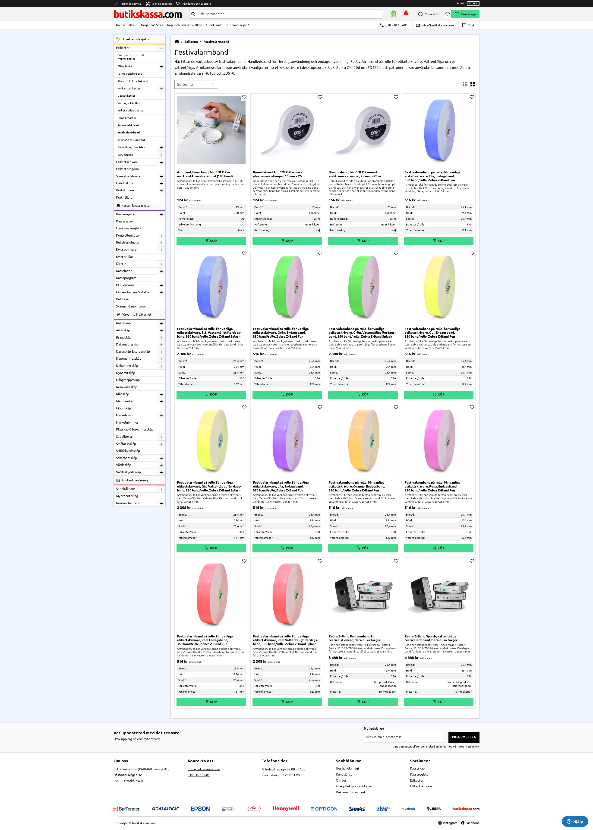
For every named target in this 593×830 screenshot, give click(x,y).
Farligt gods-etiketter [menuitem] (131, 110)
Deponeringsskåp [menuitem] (128, 358)
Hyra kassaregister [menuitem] (129, 228)
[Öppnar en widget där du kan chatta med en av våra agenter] (575, 822)
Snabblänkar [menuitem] (348, 760)
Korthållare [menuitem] (124, 197)
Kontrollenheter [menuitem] (128, 235)
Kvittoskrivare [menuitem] (126, 249)
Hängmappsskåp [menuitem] (128, 380)
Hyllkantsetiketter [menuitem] (128, 88)
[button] (447, 14)
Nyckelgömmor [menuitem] (127, 422)
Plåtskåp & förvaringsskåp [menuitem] (134, 429)
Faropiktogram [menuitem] (126, 117)
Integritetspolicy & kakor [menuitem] (354, 786)
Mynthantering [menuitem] (127, 496)
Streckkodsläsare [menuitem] (128, 176)
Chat (468, 25)
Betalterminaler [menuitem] (127, 242)
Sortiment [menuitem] (420, 760)
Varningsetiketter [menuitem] (128, 103)
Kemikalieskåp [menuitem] (126, 387)
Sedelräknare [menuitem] (125, 489)
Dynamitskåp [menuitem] (125, 373)
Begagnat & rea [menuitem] (152, 25)
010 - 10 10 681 (394, 25)
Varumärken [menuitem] (125, 154)
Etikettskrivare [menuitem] (127, 162)
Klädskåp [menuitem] (122, 394)
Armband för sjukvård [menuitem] (131, 139)
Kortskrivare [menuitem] (125, 190)
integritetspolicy (468, 746)
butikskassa (148, 14)
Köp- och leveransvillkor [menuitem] (184, 25)
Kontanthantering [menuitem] (129, 503)
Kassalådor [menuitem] (124, 271)
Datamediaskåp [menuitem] (127, 344)
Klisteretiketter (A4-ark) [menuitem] (132, 80)
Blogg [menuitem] (133, 25)
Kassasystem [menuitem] (125, 221)
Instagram (450, 823)
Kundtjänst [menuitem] (213, 25)
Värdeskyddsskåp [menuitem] (128, 472)
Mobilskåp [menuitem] (123, 408)
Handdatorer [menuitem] (125, 183)
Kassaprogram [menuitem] (126, 278)
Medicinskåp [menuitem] (125, 401)
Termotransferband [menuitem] (129, 73)
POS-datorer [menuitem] (125, 285)
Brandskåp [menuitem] (123, 337)
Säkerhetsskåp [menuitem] (126, 458)
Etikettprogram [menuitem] (127, 169)
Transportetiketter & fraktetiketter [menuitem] (130, 57)
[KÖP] (211, 241)
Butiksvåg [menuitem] (123, 299)
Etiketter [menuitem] (122, 48)
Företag (473, 3)
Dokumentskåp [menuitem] (127, 365)
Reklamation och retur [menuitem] (352, 792)
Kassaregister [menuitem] (126, 214)
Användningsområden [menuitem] (131, 147)
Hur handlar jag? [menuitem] (237, 25)
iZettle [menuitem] (121, 264)
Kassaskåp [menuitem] (123, 323)
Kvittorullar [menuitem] (124, 257)
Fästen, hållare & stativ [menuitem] (132, 292)
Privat (460, 3)
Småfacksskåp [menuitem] (126, 444)
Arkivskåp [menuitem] (123, 330)
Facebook (472, 823)
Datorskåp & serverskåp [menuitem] (133, 351)
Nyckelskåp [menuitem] (124, 415)
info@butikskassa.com (435, 25)
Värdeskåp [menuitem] (123, 465)
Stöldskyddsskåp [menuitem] (128, 451)
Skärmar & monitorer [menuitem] (131, 306)
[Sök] (193, 14)
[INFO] (439, 241)
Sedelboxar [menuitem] (124, 436)
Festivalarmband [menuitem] (128, 132)
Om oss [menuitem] (119, 25)
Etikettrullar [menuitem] (125, 66)
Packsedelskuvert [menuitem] (128, 125)
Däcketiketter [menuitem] (126, 95)
